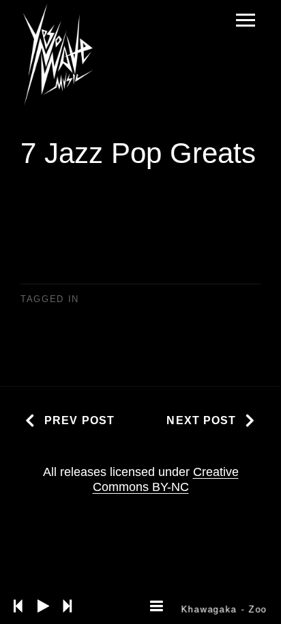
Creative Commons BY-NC (166, 479)
